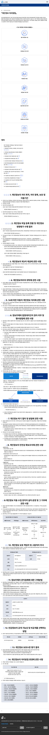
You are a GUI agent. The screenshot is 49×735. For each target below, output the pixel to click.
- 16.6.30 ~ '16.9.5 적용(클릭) (31, 688)
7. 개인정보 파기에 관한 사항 (9, 167)
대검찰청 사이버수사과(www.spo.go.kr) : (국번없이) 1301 (14, 590)
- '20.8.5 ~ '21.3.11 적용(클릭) (31, 694)
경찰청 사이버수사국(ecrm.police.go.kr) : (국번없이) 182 (14, 592)
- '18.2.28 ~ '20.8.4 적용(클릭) (10, 694)
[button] (47, 711)
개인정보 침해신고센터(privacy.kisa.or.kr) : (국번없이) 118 (15, 588)
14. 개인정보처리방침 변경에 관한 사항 (11, 186)
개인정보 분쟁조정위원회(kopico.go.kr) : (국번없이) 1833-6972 (16, 586)
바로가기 (4, 236)
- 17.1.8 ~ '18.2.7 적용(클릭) (30, 690)
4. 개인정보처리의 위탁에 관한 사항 (10, 158)
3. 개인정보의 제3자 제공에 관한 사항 (11, 156)
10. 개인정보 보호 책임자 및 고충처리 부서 (12, 175)
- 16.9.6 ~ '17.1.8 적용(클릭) (9, 690)
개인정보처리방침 (5, 5)
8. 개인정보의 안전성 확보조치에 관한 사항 (12, 169)
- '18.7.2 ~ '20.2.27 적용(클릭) (31, 692)
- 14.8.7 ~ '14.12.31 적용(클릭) (31, 685)
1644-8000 (27, 721)
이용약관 (11, 723)
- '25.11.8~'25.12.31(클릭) (30, 698)
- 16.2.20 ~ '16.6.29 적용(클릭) (10, 688)
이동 (22, 727)
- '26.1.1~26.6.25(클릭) (8, 699)
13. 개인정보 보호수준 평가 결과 (10, 184)
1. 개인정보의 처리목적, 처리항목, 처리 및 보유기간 (13, 148)
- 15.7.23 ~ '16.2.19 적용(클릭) (31, 686)
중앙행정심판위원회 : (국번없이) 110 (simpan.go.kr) (13, 623)
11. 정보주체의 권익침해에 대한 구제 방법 (11, 178)
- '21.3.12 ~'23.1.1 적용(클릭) (9, 696)
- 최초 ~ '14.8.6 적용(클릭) (9, 685)
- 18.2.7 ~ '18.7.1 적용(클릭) (9, 692)
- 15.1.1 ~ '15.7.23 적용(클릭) (9, 686)
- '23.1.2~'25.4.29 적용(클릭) (31, 696)
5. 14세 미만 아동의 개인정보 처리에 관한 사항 (13, 161)
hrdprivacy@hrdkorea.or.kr (21, 565)
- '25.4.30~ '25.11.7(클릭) (9, 698)
